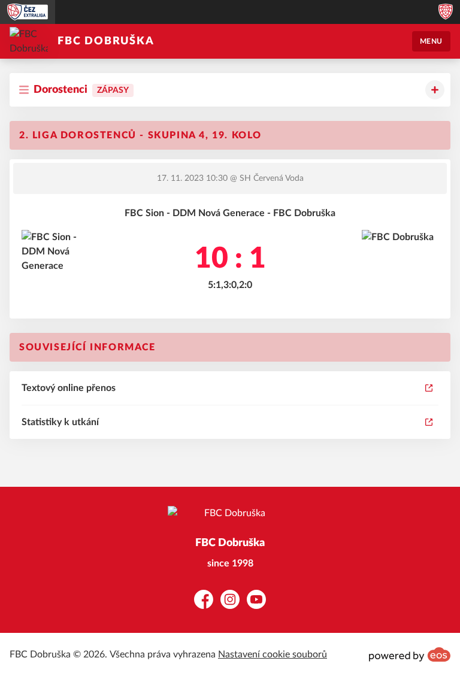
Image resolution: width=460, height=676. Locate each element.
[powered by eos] (409, 654)
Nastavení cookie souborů (272, 654)
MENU (431, 41)
